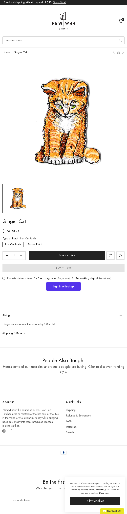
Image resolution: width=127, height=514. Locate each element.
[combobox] (63, 40)
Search (70, 432)
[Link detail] (3, 431)
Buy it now (63, 268)
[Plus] (21, 256)
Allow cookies (95, 501)
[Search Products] (121, 40)
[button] (110, 255)
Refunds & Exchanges (78, 415)
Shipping (71, 410)
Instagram (71, 427)
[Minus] (7, 256)
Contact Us (113, 511)
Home (6, 52)
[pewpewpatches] (63, 20)
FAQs (69, 421)
